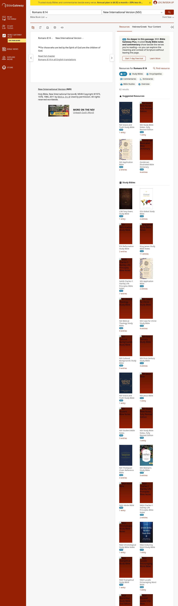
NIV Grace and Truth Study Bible (126, 126)
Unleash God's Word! (83, 112)
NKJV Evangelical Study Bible (126, 581)
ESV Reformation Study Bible (126, 247)
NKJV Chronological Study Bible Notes (127, 546)
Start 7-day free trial (134, 58)
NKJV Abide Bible (126, 505)
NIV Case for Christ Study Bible (148, 322)
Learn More (155, 58)
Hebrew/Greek (139, 26)
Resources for (133, 68)
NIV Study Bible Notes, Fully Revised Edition (146, 127)
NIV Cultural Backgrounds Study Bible (127, 360)
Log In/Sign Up (166, 2)
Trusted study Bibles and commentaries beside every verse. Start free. (105, 2)
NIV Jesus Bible (146, 395)
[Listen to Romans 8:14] (62, 27)
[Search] (169, 12)
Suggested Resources (133, 96)
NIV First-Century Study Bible (147, 359)
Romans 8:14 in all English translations (57, 59)
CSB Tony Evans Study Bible (126, 212)
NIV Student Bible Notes (127, 431)
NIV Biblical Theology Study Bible (126, 323)
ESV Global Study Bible (147, 212)
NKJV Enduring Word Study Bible (147, 546)
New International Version (52, 89)
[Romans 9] (112, 57)
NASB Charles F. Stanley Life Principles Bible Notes (126, 285)
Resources (124, 26)
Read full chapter (46, 56)
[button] (163, 2)
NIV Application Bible (126, 163)
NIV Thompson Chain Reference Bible (126, 470)
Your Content (154, 26)
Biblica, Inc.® (64, 96)
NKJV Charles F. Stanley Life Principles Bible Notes (146, 509)
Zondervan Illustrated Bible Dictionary (147, 164)
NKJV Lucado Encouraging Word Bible (148, 582)
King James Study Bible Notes (147, 247)
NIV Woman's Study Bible (145, 469)
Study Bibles (128, 182)
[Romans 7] (31, 57)
